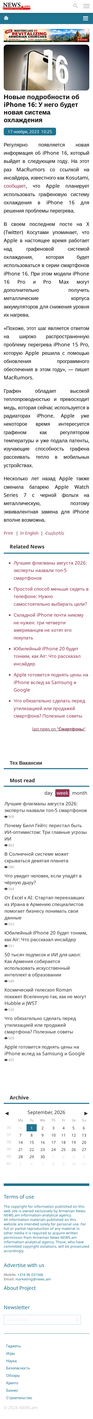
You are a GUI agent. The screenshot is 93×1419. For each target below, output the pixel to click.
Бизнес (12, 1390)
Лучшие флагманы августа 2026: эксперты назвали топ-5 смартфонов (50, 570)
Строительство (19, 1397)
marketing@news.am (33, 1279)
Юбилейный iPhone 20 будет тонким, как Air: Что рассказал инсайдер (47, 656)
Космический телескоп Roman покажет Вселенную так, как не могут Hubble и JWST (45, 996)
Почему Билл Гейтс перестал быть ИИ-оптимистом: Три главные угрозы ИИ (45, 832)
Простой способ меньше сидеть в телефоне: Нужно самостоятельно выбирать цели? (51, 596)
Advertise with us (24, 1265)
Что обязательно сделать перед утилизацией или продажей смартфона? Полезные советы (49, 708)
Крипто (12, 1382)
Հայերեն (54, 533)
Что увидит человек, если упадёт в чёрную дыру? (43, 879)
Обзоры (13, 1375)
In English (29, 533)
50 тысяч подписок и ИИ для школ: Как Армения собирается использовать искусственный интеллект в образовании (42, 964)
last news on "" (59, 729)
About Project (20, 1287)
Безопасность (18, 1367)
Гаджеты (13, 1345)
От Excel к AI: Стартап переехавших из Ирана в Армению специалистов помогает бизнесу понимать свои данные (44, 907)
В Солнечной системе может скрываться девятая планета (36, 857)
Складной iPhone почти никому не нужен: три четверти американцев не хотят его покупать (49, 626)
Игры (10, 1353)
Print (8, 533)
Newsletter (17, 1307)
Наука (11, 1360)
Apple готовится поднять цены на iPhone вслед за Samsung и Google (51, 682)
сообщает (15, 185)
